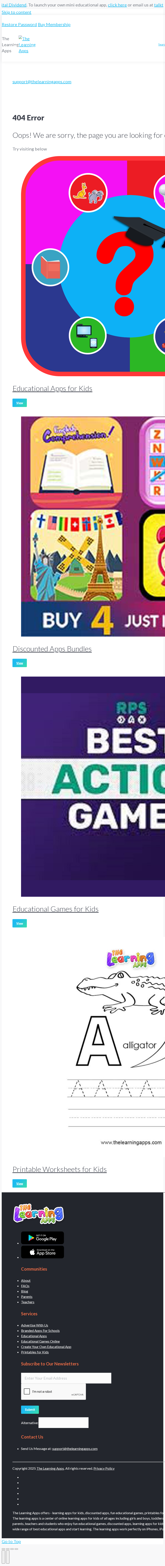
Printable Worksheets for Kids (59, 1169)
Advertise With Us (34, 1325)
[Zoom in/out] (16, 1549)
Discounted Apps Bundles (52, 648)
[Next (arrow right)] (7, 1557)
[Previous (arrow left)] (3, 1557)
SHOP (16, 46)
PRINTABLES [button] (75, 36)
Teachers (27, 1302)
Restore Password (19, 24)
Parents (26, 1296)
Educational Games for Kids (55, 908)
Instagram (107, 44)
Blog (24, 1291)
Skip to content (16, 12)
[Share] (7, 1549)
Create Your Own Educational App (46, 1347)
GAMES (97, 36)
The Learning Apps (50, 1468)
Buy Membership (54, 24)
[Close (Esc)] (3, 1549)
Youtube (124, 44)
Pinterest (89, 44)
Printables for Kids (35, 1352)
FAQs (25, 1286)
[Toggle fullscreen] (12, 1549)
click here (89, 4)
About (26, 1280)
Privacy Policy (104, 1468)
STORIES (117, 36)
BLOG (53, 37)
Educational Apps (34, 1336)
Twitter (139, 44)
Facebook (49, 55)
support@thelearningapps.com (41, 81)
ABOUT (133, 36)
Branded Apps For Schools (40, 1330)
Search (64, 55)
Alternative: (29, 1423)
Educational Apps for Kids (52, 388)
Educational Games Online (40, 1341)
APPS (16, 29)
